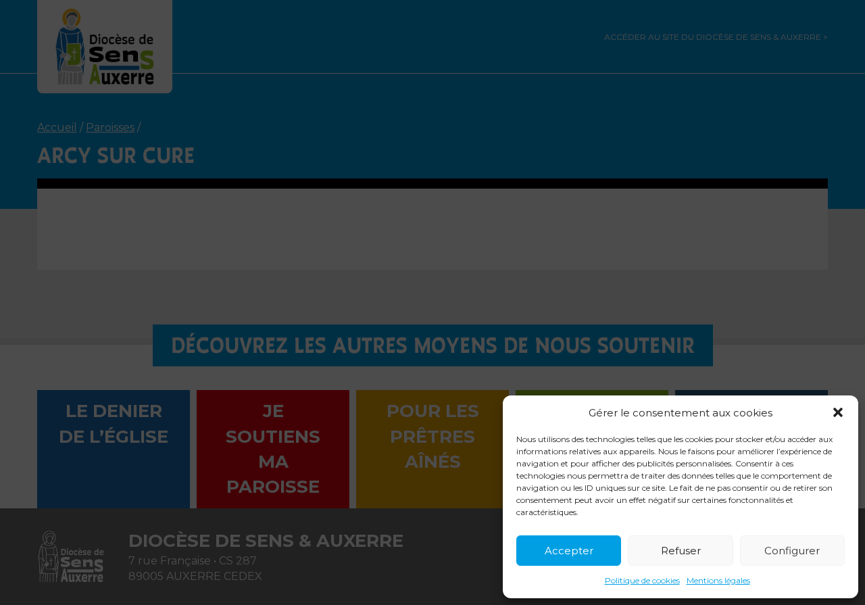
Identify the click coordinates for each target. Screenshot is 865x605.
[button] (838, 412)
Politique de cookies (642, 580)
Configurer (792, 550)
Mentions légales (718, 580)
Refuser (681, 550)
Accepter (569, 550)
